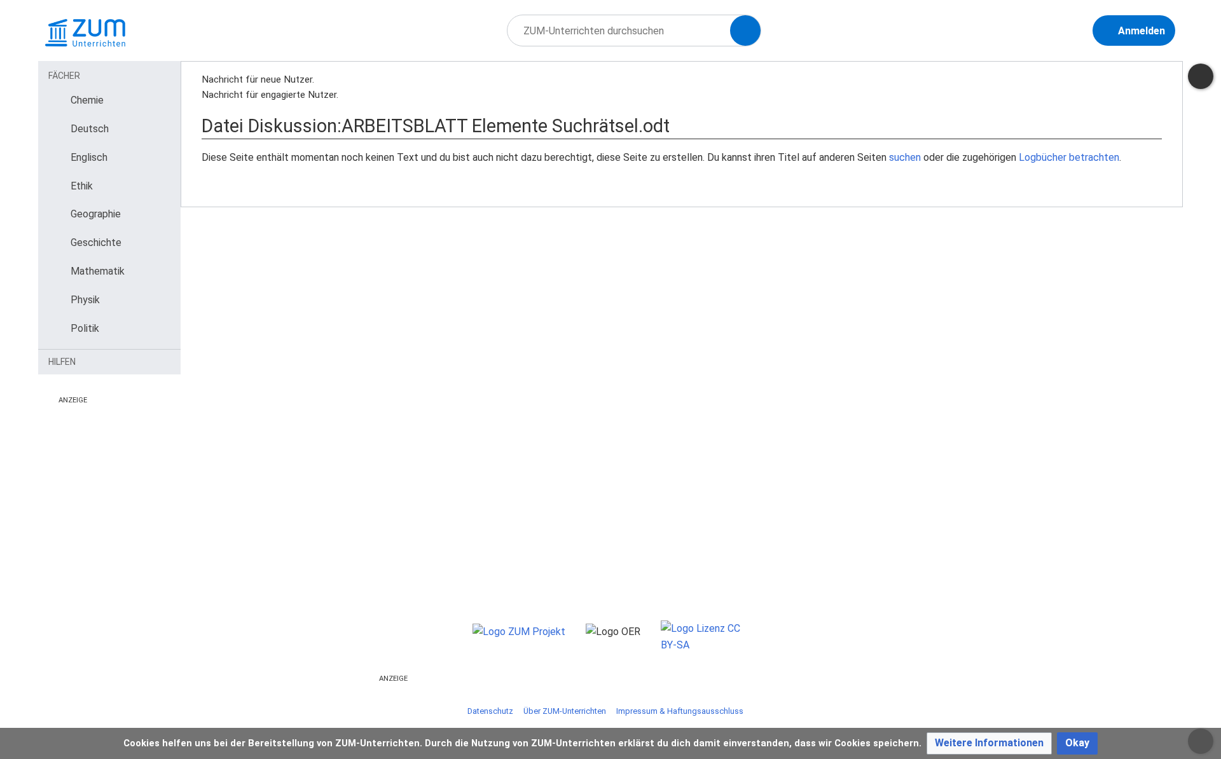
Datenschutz (490, 711)
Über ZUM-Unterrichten (564, 711)
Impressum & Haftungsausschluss (679, 711)
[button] (989, 743)
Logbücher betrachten (1069, 157)
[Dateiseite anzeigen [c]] (1200, 76)
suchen (905, 157)
